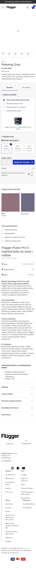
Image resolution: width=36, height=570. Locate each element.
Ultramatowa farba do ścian (14, 103)
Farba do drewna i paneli (13, 111)
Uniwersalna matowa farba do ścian (17, 100)
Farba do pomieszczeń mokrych (16, 107)
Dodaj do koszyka (22, 162)
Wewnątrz (10, 87)
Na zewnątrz (26, 87)
